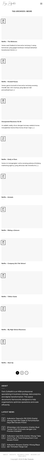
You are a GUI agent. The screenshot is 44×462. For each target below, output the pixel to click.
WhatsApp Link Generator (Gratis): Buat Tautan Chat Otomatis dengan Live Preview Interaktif (23, 429)
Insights (13, 454)
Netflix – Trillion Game (9, 296)
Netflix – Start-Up (7, 363)
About (5, 454)
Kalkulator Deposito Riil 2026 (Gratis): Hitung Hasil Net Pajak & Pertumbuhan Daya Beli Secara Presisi (23, 420)
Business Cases (23, 454)
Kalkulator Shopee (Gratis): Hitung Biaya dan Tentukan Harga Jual (23, 446)
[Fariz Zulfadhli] (17, 3)
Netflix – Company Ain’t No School (14, 263)
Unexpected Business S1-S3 (11, 121)
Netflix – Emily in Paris (9, 159)
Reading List (35, 454)
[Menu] (41, 3)
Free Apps (22, 456)
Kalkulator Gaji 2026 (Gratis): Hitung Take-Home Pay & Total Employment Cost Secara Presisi (24, 438)
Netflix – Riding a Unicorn (10, 230)
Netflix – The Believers (9, 41)
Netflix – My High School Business (14, 329)
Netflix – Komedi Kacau (10, 81)
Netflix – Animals (7, 197)
